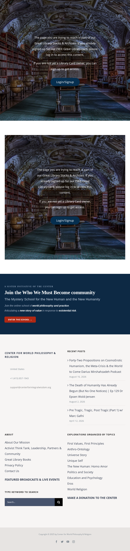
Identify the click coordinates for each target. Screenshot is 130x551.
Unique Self (75, 461)
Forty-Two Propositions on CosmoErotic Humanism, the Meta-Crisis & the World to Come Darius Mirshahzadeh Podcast (95, 366)
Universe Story (77, 455)
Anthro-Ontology (78, 449)
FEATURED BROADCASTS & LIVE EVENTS (32, 479)
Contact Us (12, 471)
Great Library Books (18, 459)
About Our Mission (17, 442)
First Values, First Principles (85, 443)
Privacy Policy (14, 465)
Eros (70, 483)
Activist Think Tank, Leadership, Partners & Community (33, 451)
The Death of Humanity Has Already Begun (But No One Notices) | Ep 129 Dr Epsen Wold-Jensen (96, 391)
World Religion (77, 489)
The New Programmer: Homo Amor (87, 466)
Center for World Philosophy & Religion (74, 534)
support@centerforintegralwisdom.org (30, 387)
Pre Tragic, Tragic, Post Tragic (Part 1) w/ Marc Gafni (96, 413)
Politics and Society (80, 472)
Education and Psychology (84, 478)
